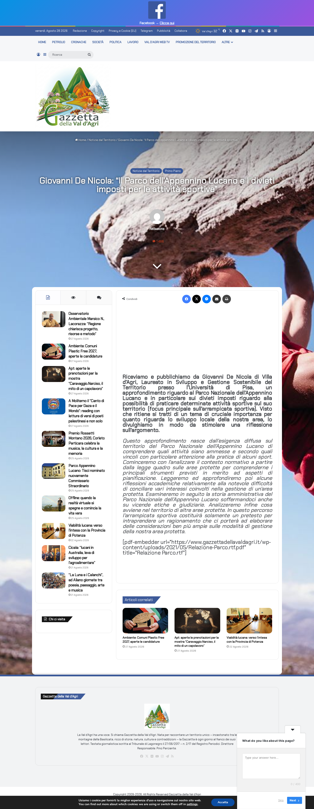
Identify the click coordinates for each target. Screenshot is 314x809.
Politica (116, 42)
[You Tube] (157, 756)
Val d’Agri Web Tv (157, 42)
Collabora (181, 31)
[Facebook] (186, 299)
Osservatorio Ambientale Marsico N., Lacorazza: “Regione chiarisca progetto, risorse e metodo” (86, 323)
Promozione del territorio (196, 42)
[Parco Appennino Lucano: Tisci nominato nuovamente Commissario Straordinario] (53, 471)
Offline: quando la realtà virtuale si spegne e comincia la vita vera (85, 505)
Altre (226, 42)
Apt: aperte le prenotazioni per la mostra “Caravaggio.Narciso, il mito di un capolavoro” (197, 642)
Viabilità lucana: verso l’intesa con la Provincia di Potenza (247, 639)
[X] (196, 299)
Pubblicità (163, 31)
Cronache (78, 42)
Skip (281, 800)
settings (192, 804)
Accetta (223, 802)
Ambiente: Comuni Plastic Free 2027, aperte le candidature (143, 639)
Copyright (97, 31)
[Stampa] (226, 299)
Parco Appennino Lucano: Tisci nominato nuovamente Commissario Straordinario (87, 475)
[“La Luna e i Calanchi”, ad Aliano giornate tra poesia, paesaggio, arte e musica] (53, 580)
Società (98, 42)
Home (82, 140)
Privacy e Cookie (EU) (122, 31)
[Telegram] (167, 756)
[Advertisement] (199, 95)
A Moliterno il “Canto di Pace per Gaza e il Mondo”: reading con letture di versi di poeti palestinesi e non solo (86, 410)
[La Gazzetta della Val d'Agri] (73, 96)
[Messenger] (206, 299)
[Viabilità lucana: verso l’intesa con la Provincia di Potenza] (249, 620)
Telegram (147, 31)
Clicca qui (167, 23)
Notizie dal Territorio (102, 140)
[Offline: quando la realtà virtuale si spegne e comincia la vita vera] (53, 503)
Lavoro (133, 42)
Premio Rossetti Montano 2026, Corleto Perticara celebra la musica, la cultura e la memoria (87, 443)
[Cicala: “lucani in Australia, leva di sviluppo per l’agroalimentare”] (53, 553)
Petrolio (58, 42)
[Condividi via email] (216, 299)
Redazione (80, 31)
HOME (42, 42)
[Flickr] (151, 756)
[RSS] (172, 756)
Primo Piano (173, 171)
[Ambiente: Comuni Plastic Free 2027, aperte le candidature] (145, 620)
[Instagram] (162, 756)
